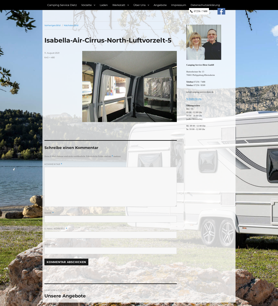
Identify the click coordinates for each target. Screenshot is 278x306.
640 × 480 (49, 57)
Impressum (178, 5)
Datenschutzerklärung (205, 5)
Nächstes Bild (71, 25)
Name (49, 213)
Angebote (160, 5)
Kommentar (53, 164)
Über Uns (139, 5)
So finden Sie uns (193, 99)
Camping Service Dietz (62, 5)
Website (49, 244)
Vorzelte (86, 5)
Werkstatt (118, 5)
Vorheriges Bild (52, 25)
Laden (104, 5)
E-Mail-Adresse (55, 228)
